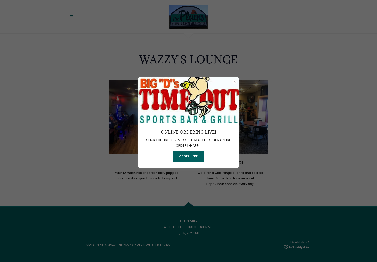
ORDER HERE (188, 156)
